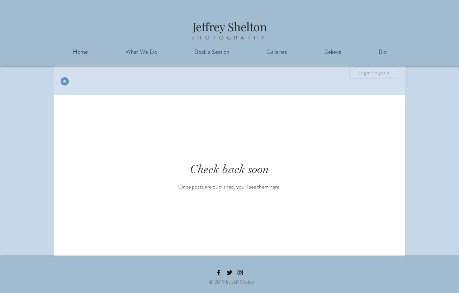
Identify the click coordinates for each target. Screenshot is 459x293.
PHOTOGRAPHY (229, 37)
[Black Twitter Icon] (229, 272)
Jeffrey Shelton (230, 26)
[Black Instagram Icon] (240, 272)
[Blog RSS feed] (65, 81)
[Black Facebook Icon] (218, 272)
